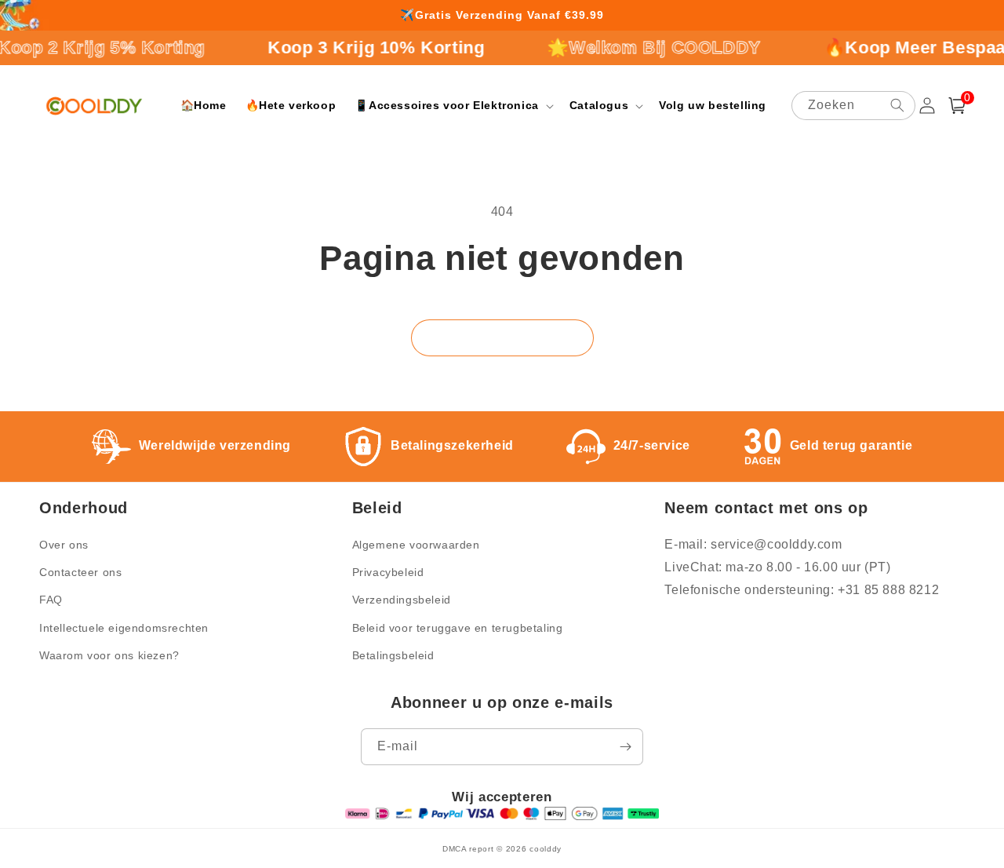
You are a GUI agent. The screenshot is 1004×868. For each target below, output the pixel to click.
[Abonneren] (625, 746)
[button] (452, 105)
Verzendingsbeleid (401, 599)
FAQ (51, 599)
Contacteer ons (80, 572)
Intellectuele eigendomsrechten (124, 628)
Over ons (64, 544)
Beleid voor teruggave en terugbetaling (457, 628)
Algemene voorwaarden (416, 544)
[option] (502, 15)
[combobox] (853, 105)
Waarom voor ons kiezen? (109, 655)
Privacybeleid (388, 572)
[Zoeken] (897, 105)
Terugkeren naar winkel (502, 337)
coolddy (545, 848)
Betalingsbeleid (393, 655)
